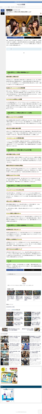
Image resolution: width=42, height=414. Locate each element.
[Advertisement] (23, 61)
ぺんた (24, 283)
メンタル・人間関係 (10, 309)
